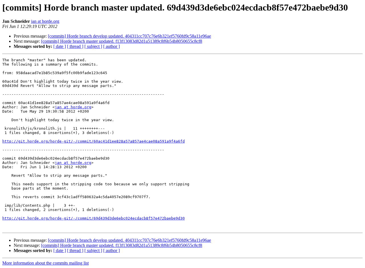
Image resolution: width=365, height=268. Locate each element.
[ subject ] (93, 46)
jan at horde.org (45, 21)
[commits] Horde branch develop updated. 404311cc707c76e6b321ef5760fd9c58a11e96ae (129, 36)
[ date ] (59, 46)
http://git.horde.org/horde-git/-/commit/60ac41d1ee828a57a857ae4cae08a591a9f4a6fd (93, 141)
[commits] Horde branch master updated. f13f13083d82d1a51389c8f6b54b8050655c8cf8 (121, 41)
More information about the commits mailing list (45, 263)
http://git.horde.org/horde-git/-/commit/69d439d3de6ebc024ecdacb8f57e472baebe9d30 (93, 218)
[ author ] (111, 46)
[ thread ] (75, 46)
